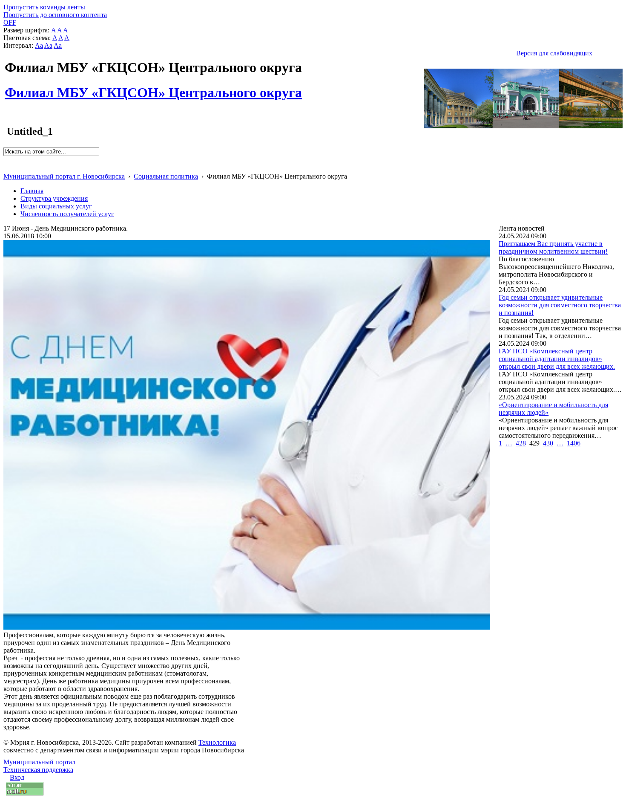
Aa (39, 45)
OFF (9, 22)
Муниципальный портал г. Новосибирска (64, 176)
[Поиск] (6, 159)
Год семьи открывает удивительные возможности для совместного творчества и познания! (560, 305)
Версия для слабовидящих (554, 53)
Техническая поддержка (38, 769)
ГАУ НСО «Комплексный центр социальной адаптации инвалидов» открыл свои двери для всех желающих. (557, 358)
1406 (573, 443)
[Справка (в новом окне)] (7, 167)
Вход (17, 777)
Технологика (217, 742)
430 (548, 443)
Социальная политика (166, 176)
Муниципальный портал (39, 762)
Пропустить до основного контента (55, 14)
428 (521, 443)
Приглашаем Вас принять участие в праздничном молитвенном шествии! (553, 247)
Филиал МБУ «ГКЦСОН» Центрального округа (153, 88)
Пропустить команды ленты (44, 7)
